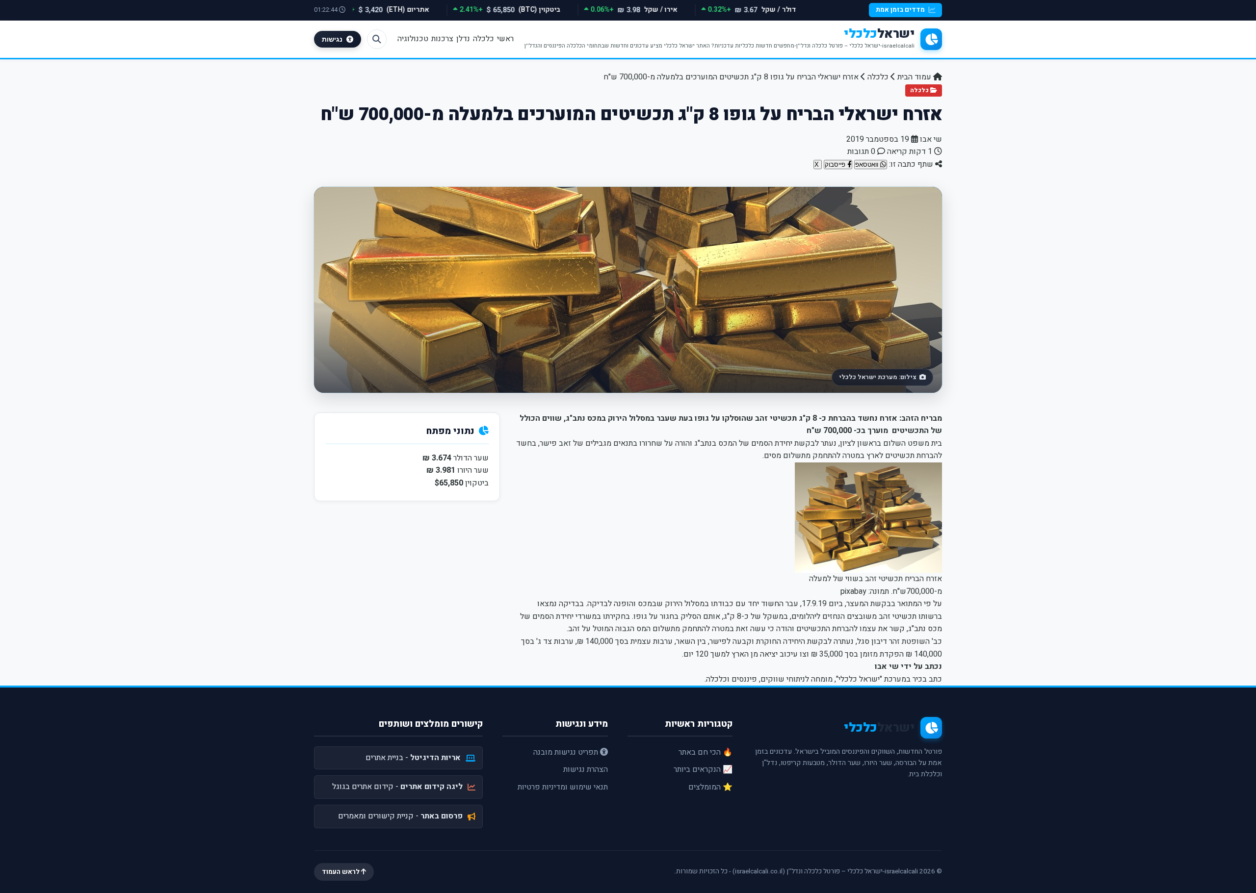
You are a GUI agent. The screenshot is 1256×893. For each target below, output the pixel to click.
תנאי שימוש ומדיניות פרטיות (563, 787)
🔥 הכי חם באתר (706, 752)
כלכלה (483, 39)
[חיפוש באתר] (377, 39)
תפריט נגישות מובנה (566, 752)
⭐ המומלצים (710, 787)
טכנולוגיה (412, 39)
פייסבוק (836, 164)
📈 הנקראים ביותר (703, 769)
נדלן (463, 39)
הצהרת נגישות (585, 769)
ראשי (505, 39)
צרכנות (442, 39)
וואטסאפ (867, 164)
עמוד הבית (915, 77)
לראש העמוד (341, 872)
